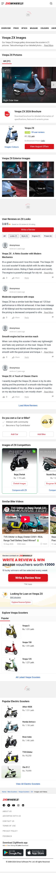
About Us (7, 811)
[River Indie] (11, 742)
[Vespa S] (11, 631)
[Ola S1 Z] (11, 772)
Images (8, 147)
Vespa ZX (29, 128)
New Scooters (12, 792)
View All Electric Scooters (28, 784)
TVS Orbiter (27, 752)
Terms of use (9, 826)
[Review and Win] (28, 570)
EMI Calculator (15, 597)
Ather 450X (27, 707)
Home (4, 792)
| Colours (15, 147)
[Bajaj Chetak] (19, 460)
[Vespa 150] (11, 648)
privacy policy (10, 831)
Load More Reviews (28, 405)
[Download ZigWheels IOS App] (36, 852)
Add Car (14, 434)
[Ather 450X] (11, 711)
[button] (53, 84)
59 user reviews (37, 132)
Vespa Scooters (24, 792)
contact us (8, 821)
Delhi (43, 141)
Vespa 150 (27, 642)
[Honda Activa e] (11, 726)
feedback (7, 836)
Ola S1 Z (25, 767)
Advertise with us (12, 816)
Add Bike (42, 434)
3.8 (27, 132)
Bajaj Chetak (19, 474)
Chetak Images (19, 483)
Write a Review (28, 229)
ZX (32, 792)
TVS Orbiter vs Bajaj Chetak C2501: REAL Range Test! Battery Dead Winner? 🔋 (23, 539)
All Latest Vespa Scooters (28, 677)
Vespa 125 (27, 659)
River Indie (27, 737)
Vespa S (25, 626)
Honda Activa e (28, 722)
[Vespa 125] (11, 664)
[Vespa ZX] (11, 134)
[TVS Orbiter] (11, 757)
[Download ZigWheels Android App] (13, 852)
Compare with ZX (19, 490)
